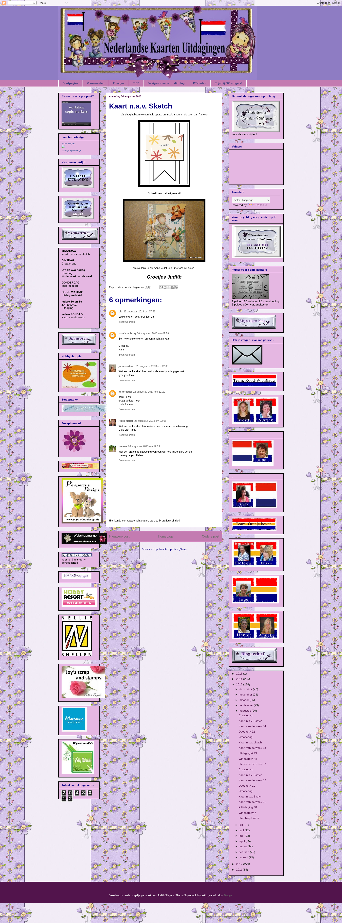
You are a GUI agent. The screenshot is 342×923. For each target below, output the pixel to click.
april (242, 841)
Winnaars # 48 (248, 758)
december (246, 689)
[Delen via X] (169, 287)
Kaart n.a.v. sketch (250, 742)
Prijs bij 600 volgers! (228, 83)
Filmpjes (118, 83)
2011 (239, 869)
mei (242, 835)
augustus (245, 710)
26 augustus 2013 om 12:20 (149, 391)
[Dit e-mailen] (161, 287)
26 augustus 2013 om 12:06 (152, 366)
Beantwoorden (127, 321)
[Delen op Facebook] (173, 287)
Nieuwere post (119, 536)
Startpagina (70, 83)
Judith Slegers (68, 143)
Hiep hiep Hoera (249, 818)
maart (243, 846)
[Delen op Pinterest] (176, 287)
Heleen (123, 446)
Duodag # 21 (247, 785)
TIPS (136, 83)
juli (241, 824)
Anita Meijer (126, 420)
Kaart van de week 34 (252, 726)
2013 (239, 684)
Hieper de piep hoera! (252, 764)
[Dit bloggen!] (165, 287)
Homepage (166, 536)
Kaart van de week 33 (252, 747)
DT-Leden (199, 83)
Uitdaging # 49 (248, 753)
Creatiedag (246, 715)
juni (242, 830)
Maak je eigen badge (71, 150)
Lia (120, 311)
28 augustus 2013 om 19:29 (144, 446)
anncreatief (125, 391)
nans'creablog (127, 333)
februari (244, 852)
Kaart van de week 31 (252, 801)
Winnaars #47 (247, 812)
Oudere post (210, 536)
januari (244, 857)
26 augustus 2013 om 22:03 (150, 420)
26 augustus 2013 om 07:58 (153, 333)
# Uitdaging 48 (248, 807)
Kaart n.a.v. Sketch (250, 720)
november (246, 694)
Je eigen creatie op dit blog (166, 83)
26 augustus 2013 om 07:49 (139, 311)
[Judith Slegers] (63, 147)
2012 (239, 864)
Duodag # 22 (247, 731)
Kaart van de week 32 (252, 780)
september (246, 705)
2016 (239, 673)
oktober (244, 699)
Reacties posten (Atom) (172, 549)
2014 (239, 678)
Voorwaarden (95, 83)
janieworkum (127, 366)
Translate (261, 204)
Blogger (228, 895)
